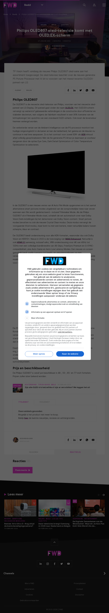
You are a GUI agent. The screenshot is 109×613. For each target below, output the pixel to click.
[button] (54, 318)
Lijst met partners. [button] (65, 332)
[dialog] (54, 306)
